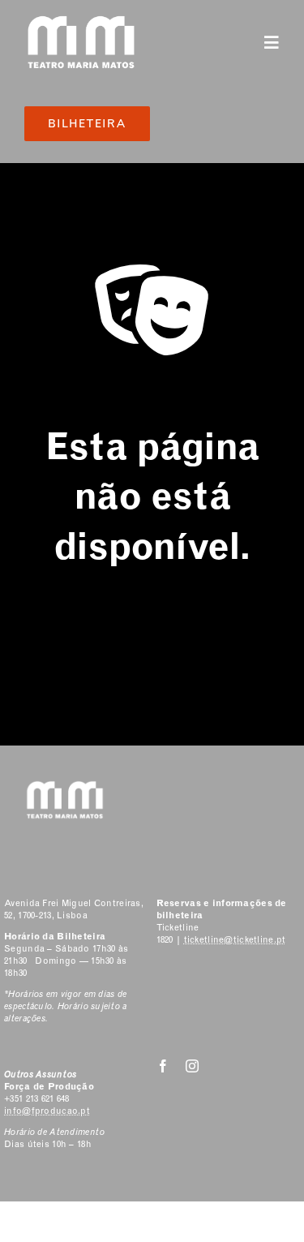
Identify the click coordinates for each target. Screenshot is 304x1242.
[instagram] (192, 1065)
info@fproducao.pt (47, 1111)
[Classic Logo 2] (81, 21)
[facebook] (162, 1065)
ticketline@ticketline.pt (235, 940)
